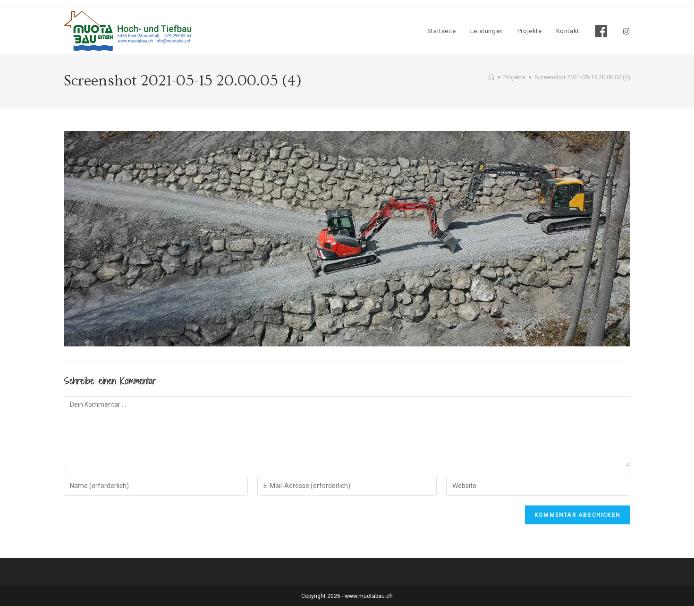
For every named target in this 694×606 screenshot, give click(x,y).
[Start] (491, 77)
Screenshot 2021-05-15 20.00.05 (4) (582, 77)
